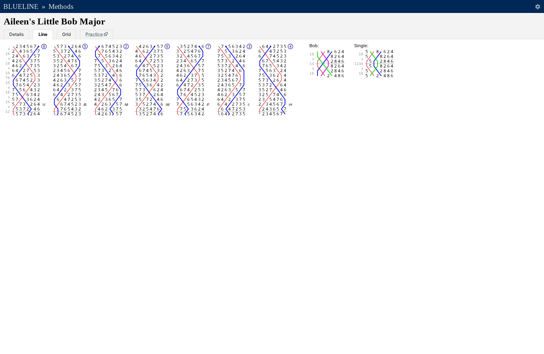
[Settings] (537, 6)
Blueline (20, 6)
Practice (94, 34)
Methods (60, 6)
